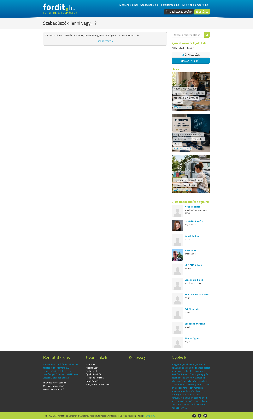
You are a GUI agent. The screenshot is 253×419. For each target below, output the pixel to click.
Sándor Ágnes (192, 338)
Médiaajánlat (92, 367)
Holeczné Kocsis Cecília (197, 294)
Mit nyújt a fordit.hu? (53, 386)
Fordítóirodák (92, 381)
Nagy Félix (190, 250)
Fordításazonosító (180, 11)
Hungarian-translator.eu (98, 384)
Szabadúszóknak (149, 5)
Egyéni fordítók (93, 374)
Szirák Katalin (192, 309)
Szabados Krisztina (195, 323)
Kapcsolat (91, 364)
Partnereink (91, 371)
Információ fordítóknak (54, 382)
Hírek (175, 69)
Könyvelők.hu (149, 415)
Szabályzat (104, 41)
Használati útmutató (53, 389)
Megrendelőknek (128, 5)
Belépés (203, 11)
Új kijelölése (192, 54)
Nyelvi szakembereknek (195, 5)
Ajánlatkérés (192, 61)
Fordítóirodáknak (170, 5)
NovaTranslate (192, 206)
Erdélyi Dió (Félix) (194, 280)
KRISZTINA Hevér (194, 265)
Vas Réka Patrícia (194, 221)
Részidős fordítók (95, 377)
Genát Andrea (192, 236)
